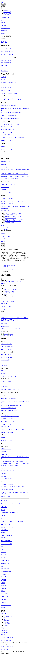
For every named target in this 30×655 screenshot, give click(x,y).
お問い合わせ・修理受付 (7, 203)
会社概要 (3, 583)
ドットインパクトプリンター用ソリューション (13, 137)
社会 (2, 549)
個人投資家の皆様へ (6, 571)
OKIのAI (3, 515)
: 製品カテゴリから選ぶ (11, 281)
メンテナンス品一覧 (6, 87)
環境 (2, 546)
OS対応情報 (4, 167)
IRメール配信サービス (6, 577)
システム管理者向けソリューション (10, 124)
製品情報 (4, 42)
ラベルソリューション (6, 132)
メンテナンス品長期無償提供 (8, 115)
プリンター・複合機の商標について (10, 93)
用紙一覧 (3, 79)
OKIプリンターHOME (9, 265)
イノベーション (17, 213)
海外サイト (3, 241)
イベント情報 (4, 71)
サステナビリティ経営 (6, 544)
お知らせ (3, 599)
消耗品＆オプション (6, 161)
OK (1, 262)
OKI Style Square (5, 596)
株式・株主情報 (5, 568)
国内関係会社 (4, 593)
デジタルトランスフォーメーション (15, 215)
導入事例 (3, 146)
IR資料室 (3, 566)
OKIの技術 (13, 218)
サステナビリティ (18, 219)
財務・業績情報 (5, 563)
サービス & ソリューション (12, 99)
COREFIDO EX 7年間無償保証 (8, 105)
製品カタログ (4, 189)
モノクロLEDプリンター (7, 51)
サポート (4, 155)
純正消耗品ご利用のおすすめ (8, 82)
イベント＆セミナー (6, 605)
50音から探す (4, 530)
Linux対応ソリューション (7, 129)
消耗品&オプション (8, 291)
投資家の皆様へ (17, 221)
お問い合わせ (6, 14)
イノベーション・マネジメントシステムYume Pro (13, 503)
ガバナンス (3, 552)
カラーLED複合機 (8, 269)
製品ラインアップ (5, 90)
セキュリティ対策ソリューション (9, 134)
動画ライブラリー (5, 613)
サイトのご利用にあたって (8, 637)
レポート (3, 557)
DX (2, 518)
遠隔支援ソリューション (7, 140)
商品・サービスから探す (7, 527)
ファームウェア (5, 187)
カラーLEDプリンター (6, 48)
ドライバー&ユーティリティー (9, 184)
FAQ (4, 288)
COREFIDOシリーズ (6, 60)
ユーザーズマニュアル (6, 192)
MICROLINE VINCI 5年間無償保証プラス (11, 112)
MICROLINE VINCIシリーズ (8, 63)
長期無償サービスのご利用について (10, 118)
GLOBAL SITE (7, 13)
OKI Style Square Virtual (6, 535)
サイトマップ (6, 12)
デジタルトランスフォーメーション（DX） (12, 521)
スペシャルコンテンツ (6, 149)
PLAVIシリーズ (5, 65)
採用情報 (5, 10)
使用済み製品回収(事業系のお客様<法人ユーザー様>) (14, 174)
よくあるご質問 (5, 574)
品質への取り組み (5, 210)
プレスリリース (5, 602)
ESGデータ (3, 554)
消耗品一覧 (3, 77)
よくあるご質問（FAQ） (7, 198)
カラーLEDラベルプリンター (8, 54)
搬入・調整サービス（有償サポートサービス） (13, 201)
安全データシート (8, 268)
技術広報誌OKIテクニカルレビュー (10, 512)
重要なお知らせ (5, 607)
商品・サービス (17, 216)
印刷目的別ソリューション (8, 126)
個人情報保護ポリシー (6, 640)
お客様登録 (3, 164)
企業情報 (11, 222)
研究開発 (3, 510)
